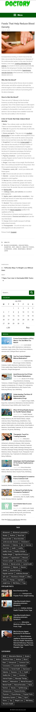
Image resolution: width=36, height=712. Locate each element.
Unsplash (13, 232)
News (9, 421)
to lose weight (24, 142)
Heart (15, 675)
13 (3, 316)
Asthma (12, 535)
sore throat (27, 485)
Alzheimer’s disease (14, 443)
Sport (26, 697)
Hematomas (29, 640)
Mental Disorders (26, 681)
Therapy (12, 580)
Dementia (27, 443)
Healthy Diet (6, 675)
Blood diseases (26, 636)
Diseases (14, 672)
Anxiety (5, 535)
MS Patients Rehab (19, 418)
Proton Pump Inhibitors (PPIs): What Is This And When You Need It (23, 340)
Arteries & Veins (8, 659)
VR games (10, 429)
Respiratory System (9, 697)
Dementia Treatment (26, 445)
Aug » (28, 327)
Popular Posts (27, 387)
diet (13, 247)
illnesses (8, 249)
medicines (5, 349)
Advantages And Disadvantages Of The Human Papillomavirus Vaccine (23, 463)
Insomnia (22, 675)
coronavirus (24, 483)
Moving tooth (18, 512)
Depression (26, 669)
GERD (13, 347)
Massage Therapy (13, 449)
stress (5, 580)
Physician (30, 643)
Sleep (20, 697)
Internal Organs (8, 678)
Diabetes (7, 247)
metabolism (6, 567)
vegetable (22, 249)
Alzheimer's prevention (20, 532)
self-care (6, 577)
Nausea (23, 567)
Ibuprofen (4, 403)
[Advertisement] (18, 9)
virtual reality (20, 423)
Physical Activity (19, 691)
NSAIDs (16, 405)
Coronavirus (16, 483)
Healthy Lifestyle (19, 551)
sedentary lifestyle (22, 573)
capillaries (17, 638)
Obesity (13, 688)
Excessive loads (26, 638)
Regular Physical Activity (20, 367)
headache (4, 485)
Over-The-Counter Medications (10, 387)
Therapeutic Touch (17, 452)
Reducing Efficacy (7, 389)
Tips (13, 389)
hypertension (15, 558)
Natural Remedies (20, 685)
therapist (17, 647)
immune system (8, 561)
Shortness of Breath (18, 577)
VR (22, 427)
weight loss (6, 583)
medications (27, 347)
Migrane (21, 485)
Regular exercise (8, 573)
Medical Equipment (18, 416)
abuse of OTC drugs (27, 378)
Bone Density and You (20, 590)
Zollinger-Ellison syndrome (17, 351)
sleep (29, 577)
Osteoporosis (27, 593)
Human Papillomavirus (16, 469)
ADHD (4, 656)
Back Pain (21, 535)
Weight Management (14, 369)
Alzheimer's (6, 532)
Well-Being (19, 389)
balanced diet (28, 361)
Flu (32, 483)
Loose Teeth (30, 510)
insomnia (19, 561)
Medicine (8, 418)
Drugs (9, 347)
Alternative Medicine (25, 441)
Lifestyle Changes (13, 383)
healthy (20, 548)
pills (21, 387)
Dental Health (15, 669)
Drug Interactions (18, 381)
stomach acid (5, 351)
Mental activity (15, 564)
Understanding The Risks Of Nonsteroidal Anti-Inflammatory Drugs (22, 396)
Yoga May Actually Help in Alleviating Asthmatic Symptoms (21, 603)
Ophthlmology (22, 688)
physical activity (15, 570)
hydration (6, 558)
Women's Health (8, 704)
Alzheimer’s (5, 443)
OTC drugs (19, 385)
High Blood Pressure (21, 554)
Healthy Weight (7, 554)
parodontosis (27, 512)
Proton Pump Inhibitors (25, 349)
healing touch (5, 447)
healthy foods (28, 247)
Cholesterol (24, 245)
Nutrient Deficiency (20, 643)
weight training (29, 596)
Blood (26, 659)
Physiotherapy (15, 421)
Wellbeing (8, 456)
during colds (8, 189)
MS (13, 418)
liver (15, 249)
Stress (9, 452)
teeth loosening (18, 515)
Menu (20, 15)
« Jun (8, 327)
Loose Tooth (5, 512)
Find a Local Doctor (13, 520)
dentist (20, 510)
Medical (30, 414)
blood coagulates (15, 210)
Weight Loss (19, 700)
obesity (5, 570)
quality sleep (9, 367)
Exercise (28, 545)
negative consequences (8, 385)
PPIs (17, 349)
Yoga (24, 583)
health (19, 247)
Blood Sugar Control (19, 363)
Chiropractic (12, 662)
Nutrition (5, 688)
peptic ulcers (12, 349)
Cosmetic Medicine (19, 666)
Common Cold (25, 481)
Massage (21, 447)
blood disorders (11, 245)
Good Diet (6, 548)
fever (29, 483)
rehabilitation (23, 421)
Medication (15, 365)
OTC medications (27, 385)
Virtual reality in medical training (15, 425)
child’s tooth (26, 508)
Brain (4, 662)
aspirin (24, 401)
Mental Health (7, 685)
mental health (27, 564)
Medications (19, 347)
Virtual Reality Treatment (14, 427)
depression (6, 545)
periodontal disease (7, 515)
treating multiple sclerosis (9, 423)
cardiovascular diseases (10, 542)
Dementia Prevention (13, 445)
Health (7, 242)
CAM (22, 443)
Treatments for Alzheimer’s (21, 454)
